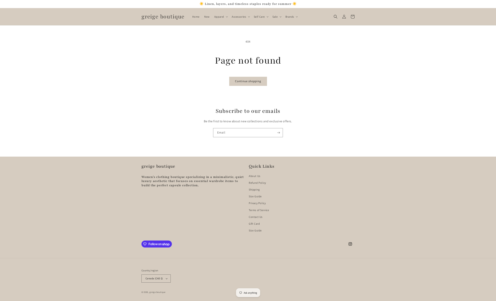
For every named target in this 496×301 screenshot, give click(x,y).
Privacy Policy (257, 203)
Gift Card (254, 223)
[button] (220, 17)
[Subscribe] (278, 132)
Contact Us (256, 217)
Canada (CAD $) (154, 278)
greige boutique (157, 292)
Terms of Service (259, 210)
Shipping (254, 189)
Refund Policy (257, 183)
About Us (254, 176)
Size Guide (255, 196)
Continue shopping (248, 81)
